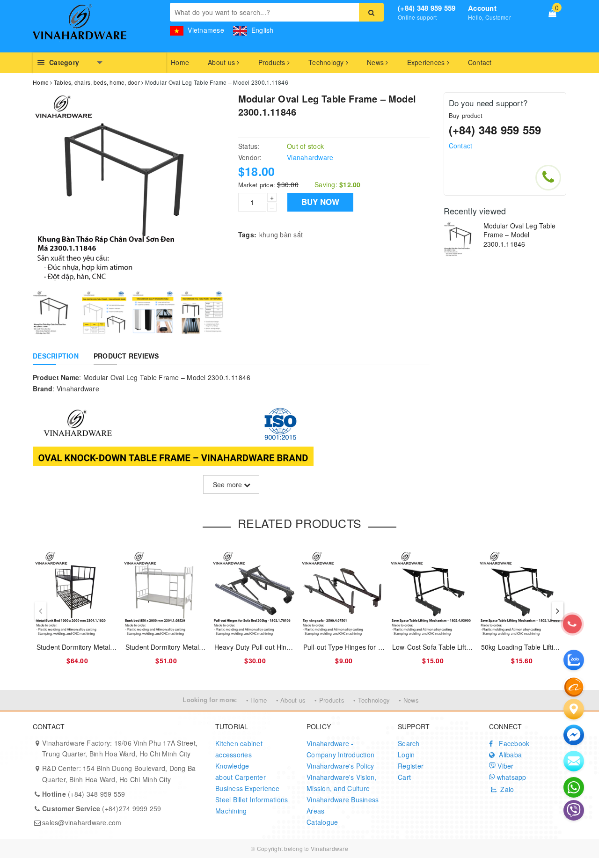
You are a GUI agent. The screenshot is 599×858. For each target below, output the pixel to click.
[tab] (56, 355)
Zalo (506, 789)
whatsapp (510, 777)
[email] (573, 735)
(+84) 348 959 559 (426, 8)
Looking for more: (210, 699)
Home (180, 62)
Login (406, 754)
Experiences (427, 62)
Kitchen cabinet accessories (239, 749)
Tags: (247, 234)
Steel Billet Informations (251, 799)
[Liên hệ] (573, 709)
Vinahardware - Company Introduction (340, 749)
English (261, 30)
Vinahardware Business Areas (343, 805)
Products (272, 62)
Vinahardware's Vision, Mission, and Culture (342, 782)
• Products (329, 700)
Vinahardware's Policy (340, 765)
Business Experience (247, 788)
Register (411, 765)
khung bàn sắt (281, 234)
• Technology (371, 700)
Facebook (513, 743)
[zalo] (573, 660)
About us (222, 62)
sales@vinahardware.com (82, 822)
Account (482, 8)
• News (409, 700)
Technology (327, 62)
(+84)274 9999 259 (101, 808)
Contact (480, 62)
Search (409, 743)
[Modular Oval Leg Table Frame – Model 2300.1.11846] (461, 239)
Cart (404, 777)
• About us (291, 700)
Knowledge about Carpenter (240, 771)
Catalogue (322, 822)
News (376, 62)
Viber (505, 765)
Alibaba (509, 754)
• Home (256, 700)
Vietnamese (205, 30)
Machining (231, 810)
